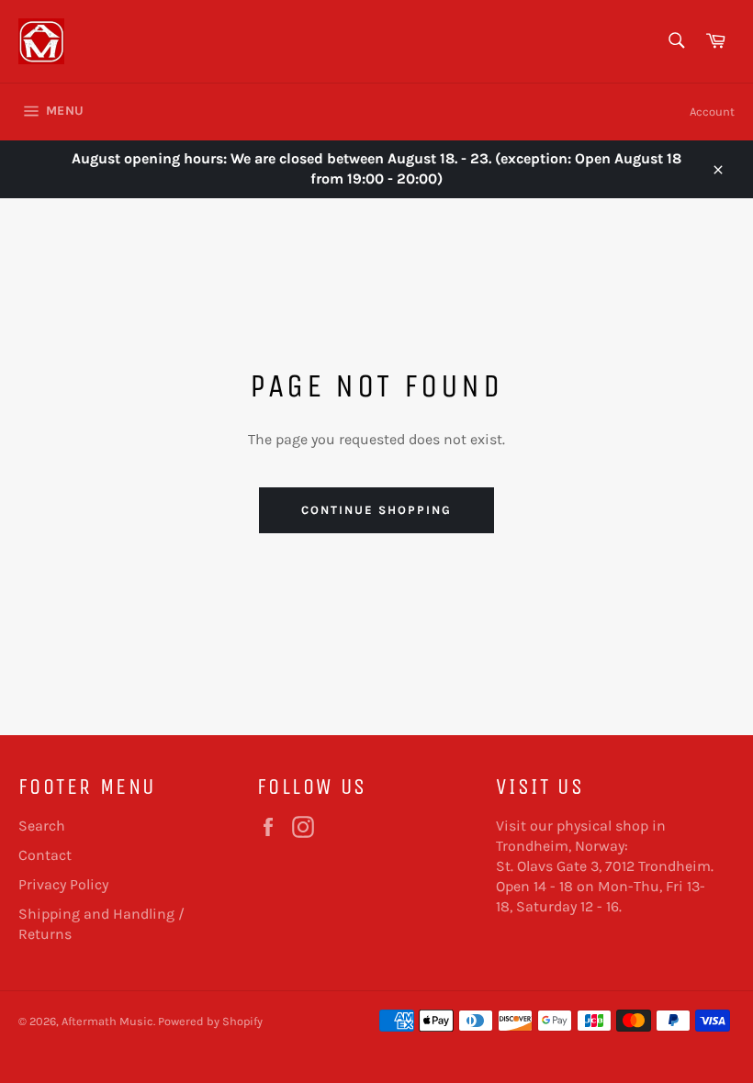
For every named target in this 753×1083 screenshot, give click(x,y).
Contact (45, 855)
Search (41, 825)
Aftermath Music (107, 1021)
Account (712, 111)
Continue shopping (376, 510)
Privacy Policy (63, 884)
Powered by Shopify (210, 1021)
